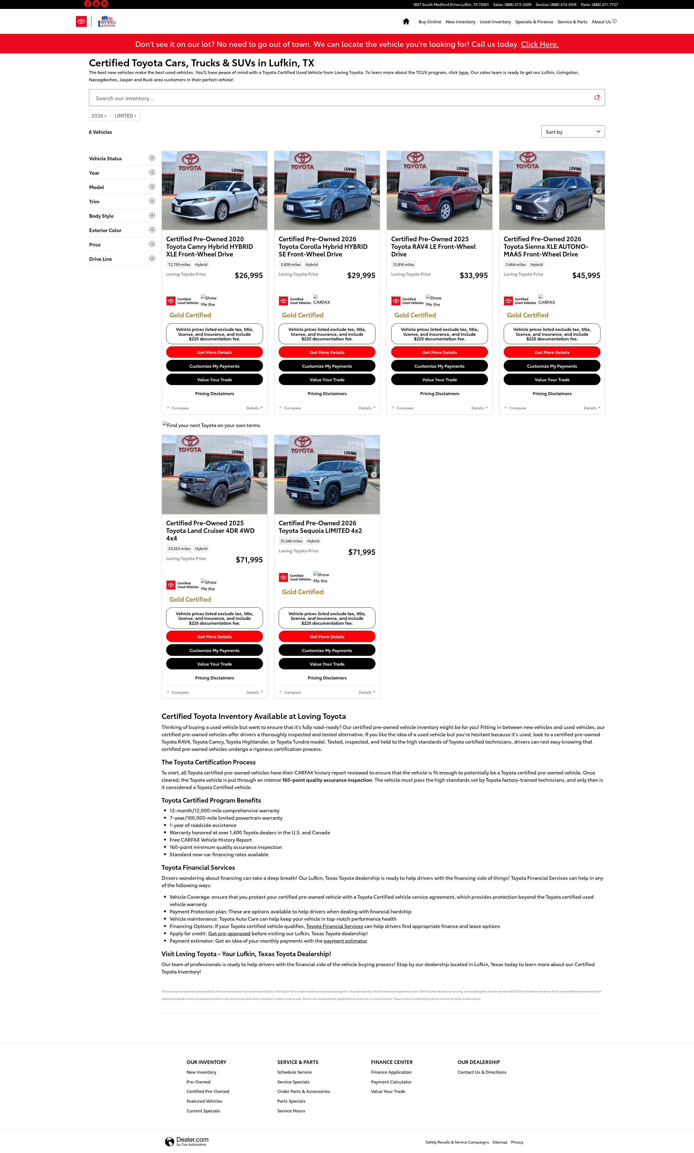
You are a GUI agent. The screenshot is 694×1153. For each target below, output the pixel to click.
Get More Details (214, 352)
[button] (88, 4)
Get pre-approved (229, 933)
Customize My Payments (214, 366)
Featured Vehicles (205, 1100)
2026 (99, 115)
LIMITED (125, 115)
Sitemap (500, 1142)
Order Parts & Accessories (303, 1091)
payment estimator (345, 940)
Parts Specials (291, 1100)
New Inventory (460, 21)
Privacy (517, 1142)
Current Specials (203, 1110)
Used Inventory (495, 21)
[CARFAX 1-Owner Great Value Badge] (548, 300)
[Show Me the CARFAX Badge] (211, 300)
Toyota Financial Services (334, 925)
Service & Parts (572, 21)
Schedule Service (294, 1072)
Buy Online (430, 21)
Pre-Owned (198, 1081)
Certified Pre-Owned (208, 1091)
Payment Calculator (391, 1081)
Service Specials (293, 1081)
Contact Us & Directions (482, 1072)
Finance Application (391, 1072)
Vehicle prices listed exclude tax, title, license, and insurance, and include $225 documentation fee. (214, 333)
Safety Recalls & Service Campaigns (457, 1142)
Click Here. (540, 43)
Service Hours (291, 1110)
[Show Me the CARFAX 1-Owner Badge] (436, 300)
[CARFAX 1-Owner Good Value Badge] (323, 300)
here (463, 72)
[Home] (83, 21)
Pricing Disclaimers (214, 393)
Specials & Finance (534, 21)
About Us (601, 21)
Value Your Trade (214, 379)
